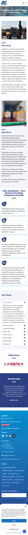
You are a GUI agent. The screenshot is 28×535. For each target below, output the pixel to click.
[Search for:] (26, 3)
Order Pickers (5, 485)
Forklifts (4, 473)
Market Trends (7, 331)
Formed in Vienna (7, 302)
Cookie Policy (9, 532)
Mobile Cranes (15, 482)
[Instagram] (13, 435)
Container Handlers (7, 470)
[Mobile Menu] (24, 3)
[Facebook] (6, 435)
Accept (14, 520)
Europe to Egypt (7, 338)
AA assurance (6, 344)
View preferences (14, 529)
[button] (25, 506)
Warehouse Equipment (8, 476)
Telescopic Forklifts (7, 479)
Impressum (14, 532)
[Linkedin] (10, 435)
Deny (14, 525)
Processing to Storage (8, 328)
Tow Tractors (20, 476)
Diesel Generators (19, 470)
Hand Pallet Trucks (14, 473)
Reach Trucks (6, 482)
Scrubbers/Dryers (19, 479)
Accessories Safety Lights (9, 467)
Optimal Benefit (7, 341)
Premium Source (7, 334)
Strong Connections (8, 325)
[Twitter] (3, 435)
